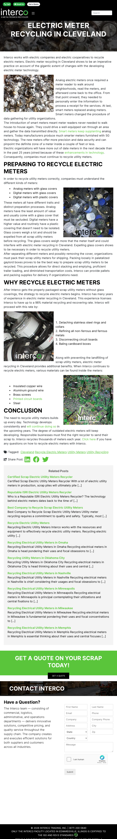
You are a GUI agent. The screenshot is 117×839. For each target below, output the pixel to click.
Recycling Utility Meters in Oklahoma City (36, 558)
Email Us (20, 4)
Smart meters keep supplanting (80, 131)
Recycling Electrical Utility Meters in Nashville (39, 573)
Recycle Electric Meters (51, 452)
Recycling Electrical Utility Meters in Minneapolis (41, 588)
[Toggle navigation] (33, 13)
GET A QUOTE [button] (58, 676)
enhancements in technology (84, 152)
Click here (89, 439)
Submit (70, 772)
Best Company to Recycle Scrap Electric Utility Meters (45, 507)
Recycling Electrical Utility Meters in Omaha (38, 542)
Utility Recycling (97, 452)
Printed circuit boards (27, 399)
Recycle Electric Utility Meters (29, 523)
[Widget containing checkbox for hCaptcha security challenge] (86, 759)
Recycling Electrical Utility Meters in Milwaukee (40, 608)
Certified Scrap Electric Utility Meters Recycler (40, 477)
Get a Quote (34, 4)
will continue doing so (41, 426)
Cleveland (27, 452)
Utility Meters (77, 452)
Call (8, 4)
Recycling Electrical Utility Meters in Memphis (39, 627)
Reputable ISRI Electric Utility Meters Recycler (40, 492)
